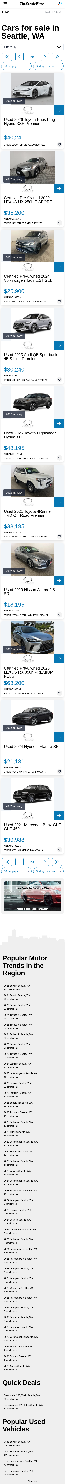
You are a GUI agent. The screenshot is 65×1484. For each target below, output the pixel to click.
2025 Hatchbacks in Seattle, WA (20, 1260)
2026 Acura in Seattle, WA (17, 1358)
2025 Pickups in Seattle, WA (18, 1280)
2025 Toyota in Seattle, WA (18, 1026)
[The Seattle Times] (32, 4)
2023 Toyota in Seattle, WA (18, 1114)
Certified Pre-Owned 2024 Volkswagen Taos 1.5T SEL (28, 278)
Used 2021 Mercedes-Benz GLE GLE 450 (32, 827)
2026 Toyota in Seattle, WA (18, 1056)
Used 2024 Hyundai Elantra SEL (32, 747)
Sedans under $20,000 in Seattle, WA (23, 1407)
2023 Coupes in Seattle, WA (18, 1329)
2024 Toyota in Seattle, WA (18, 1017)
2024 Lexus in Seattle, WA (17, 1065)
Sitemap (32, 1481)
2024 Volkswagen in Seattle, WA (21, 1182)
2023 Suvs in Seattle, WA (17, 1007)
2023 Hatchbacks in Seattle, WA (20, 1192)
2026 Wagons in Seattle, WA (19, 1348)
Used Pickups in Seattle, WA (18, 1473)
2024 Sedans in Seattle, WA (18, 1036)
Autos (6, 12)
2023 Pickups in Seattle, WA (18, 1270)
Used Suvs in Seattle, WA (17, 1443)
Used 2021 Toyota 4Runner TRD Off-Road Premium (28, 513)
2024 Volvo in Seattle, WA (17, 1221)
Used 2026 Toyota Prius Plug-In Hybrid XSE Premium (32, 122)
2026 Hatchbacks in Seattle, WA (20, 1299)
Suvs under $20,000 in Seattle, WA (22, 1397)
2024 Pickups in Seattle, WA (18, 1202)
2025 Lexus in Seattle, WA (17, 1095)
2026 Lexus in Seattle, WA (17, 1212)
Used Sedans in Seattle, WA (18, 1453)
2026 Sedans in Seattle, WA (18, 1241)
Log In (48, 12)
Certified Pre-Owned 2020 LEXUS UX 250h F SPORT (28, 200)
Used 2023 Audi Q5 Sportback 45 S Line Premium (30, 357)
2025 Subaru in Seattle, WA (18, 1104)
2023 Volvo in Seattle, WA (17, 1173)
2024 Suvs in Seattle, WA (17, 997)
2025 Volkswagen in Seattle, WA (21, 1075)
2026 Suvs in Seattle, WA (17, 1046)
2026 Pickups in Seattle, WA (18, 1309)
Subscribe (58, 12)
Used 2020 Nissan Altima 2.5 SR (29, 592)
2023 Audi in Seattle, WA (17, 1134)
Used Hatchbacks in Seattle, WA (20, 1463)
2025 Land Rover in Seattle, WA (20, 1231)
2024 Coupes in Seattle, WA (18, 1319)
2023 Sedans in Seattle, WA (18, 1163)
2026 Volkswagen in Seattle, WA (21, 1338)
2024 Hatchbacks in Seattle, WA (20, 1251)
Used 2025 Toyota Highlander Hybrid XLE (30, 435)
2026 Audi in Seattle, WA (17, 1368)
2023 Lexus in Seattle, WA (17, 1085)
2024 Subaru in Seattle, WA (18, 1153)
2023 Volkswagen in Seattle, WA (21, 1143)
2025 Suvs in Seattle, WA (17, 987)
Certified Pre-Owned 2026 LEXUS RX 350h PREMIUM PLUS (29, 672)
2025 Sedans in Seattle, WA (18, 1124)
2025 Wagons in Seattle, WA (19, 1290)
